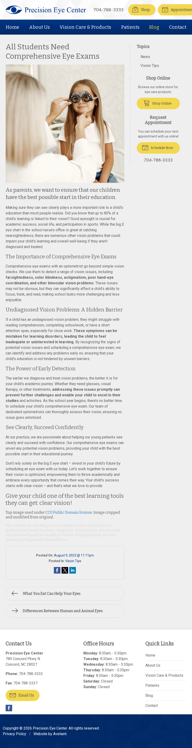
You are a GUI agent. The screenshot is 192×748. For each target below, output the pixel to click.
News (145, 56)
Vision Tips (73, 561)
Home (12, 27)
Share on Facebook (57, 570)
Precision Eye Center (50, 728)
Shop (145, 9)
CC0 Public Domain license (68, 512)
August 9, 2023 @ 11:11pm (74, 555)
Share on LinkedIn (72, 570)
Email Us (26, 695)
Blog (154, 27)
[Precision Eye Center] (46, 10)
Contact (177, 27)
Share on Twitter (65, 570)
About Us (39, 27)
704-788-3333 (108, 9)
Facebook (9, 708)
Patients (130, 27)
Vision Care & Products (85, 27)
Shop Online (161, 103)
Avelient (59, 734)
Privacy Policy (14, 734)
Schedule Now (161, 148)
